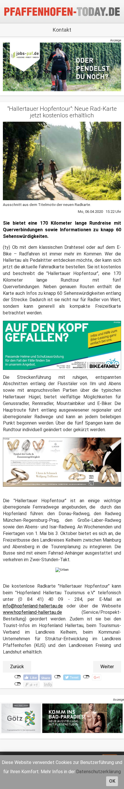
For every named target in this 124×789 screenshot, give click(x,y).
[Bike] (62, 345)
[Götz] (62, 718)
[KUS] (62, 67)
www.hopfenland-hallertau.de (32, 612)
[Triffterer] (62, 462)
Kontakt (62, 30)
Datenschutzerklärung (98, 771)
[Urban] (62, 570)
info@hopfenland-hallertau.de (33, 606)
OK (112, 781)
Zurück (17, 666)
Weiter (107, 666)
